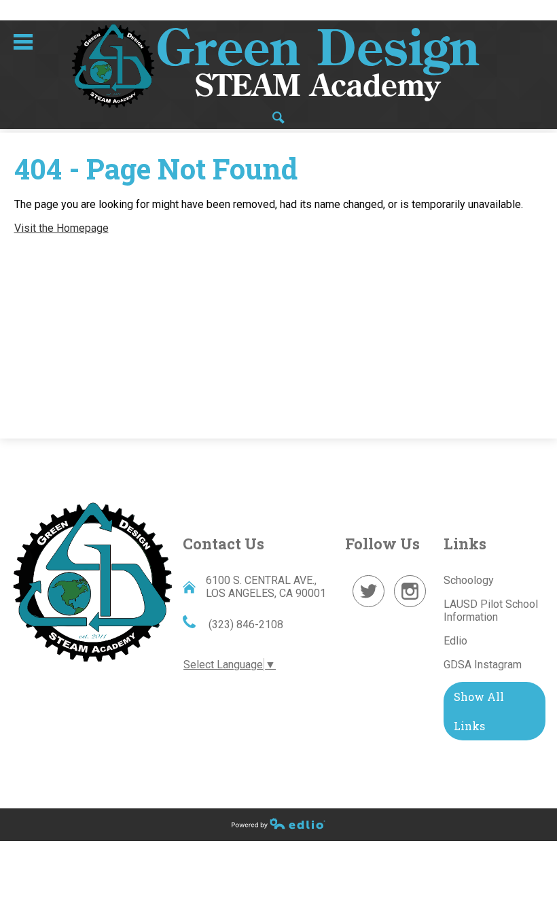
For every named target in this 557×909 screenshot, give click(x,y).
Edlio (455, 640)
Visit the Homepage (61, 228)
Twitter (368, 606)
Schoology (469, 580)
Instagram (410, 606)
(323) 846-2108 (244, 624)
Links (465, 543)
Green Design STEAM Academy (92, 581)
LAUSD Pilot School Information (491, 610)
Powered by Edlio (278, 823)
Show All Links (479, 711)
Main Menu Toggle (23, 42)
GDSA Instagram (483, 664)
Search (278, 117)
